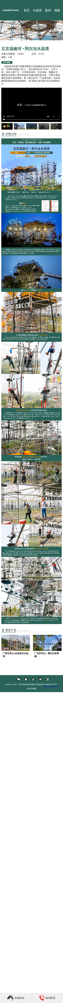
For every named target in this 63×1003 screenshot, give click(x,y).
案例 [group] (48, 10)
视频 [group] (57, 10)
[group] (15, 649)
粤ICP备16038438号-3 (50, 686)
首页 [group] (27, 10)
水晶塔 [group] (37, 10)
